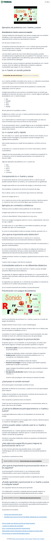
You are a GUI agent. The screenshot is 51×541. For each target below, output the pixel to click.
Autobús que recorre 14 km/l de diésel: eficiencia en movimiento (25, 517)
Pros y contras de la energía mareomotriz (16, 528)
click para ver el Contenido (31, 75)
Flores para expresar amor (13, 514)
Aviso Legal (28, 539)
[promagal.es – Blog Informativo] (6, 2)
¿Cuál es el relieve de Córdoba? (12, 526)
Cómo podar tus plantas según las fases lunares (18, 523)
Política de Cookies (38, 539)
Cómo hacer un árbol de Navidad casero (16, 533)
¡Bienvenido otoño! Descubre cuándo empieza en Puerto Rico (22, 531)
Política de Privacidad (17, 539)
